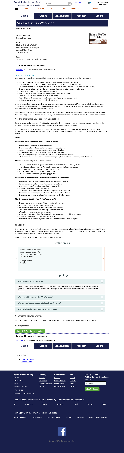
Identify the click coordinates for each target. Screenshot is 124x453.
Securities (25, 8)
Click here (19, 70)
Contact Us (73, 386)
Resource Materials (54, 417)
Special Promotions (20, 417)
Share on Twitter (26, 362)
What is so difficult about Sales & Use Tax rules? (35, 297)
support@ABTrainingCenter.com (24, 393)
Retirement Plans (59, 386)
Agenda (43, 16)
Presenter (81, 16)
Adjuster (62, 8)
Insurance (57, 378)
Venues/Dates (62, 16)
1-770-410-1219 (19, 390)
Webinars (80, 417)
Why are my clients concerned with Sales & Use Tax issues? (39, 303)
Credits (99, 16)
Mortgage (60, 404)
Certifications (93, 8)
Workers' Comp (76, 8)
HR (15, 404)
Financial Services (59, 381)
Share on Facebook (27, 360)
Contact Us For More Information (30, 331)
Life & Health (39, 8)
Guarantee (73, 381)
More (105, 8)
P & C (52, 8)
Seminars (69, 417)
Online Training (37, 417)
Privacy (72, 384)
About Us (72, 378)
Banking (44, 404)
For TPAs (90, 404)
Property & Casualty (45, 384)
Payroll (75, 404)
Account (78, 2)
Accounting (29, 404)
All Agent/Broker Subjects (98, 417)
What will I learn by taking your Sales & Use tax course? (38, 309)
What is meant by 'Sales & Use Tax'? (31, 281)
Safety (104, 404)
